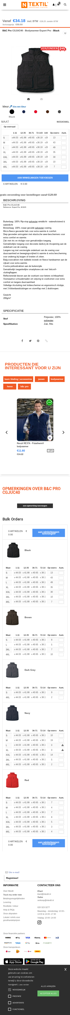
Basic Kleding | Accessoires (18, 379)
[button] (54, 4)
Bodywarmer (57, 379)
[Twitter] (30, 340)
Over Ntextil (8, 891)
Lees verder (24, 984)
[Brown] (47, 111)
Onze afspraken (10, 913)
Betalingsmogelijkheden (14, 898)
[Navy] (23, 111)
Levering (7, 902)
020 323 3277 (43, 907)
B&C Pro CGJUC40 (11, 205)
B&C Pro (7, 30)
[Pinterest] (38, 340)
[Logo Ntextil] (34, 4)
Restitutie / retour (10, 906)
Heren (10, 386)
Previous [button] (6, 72)
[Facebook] (22, 340)
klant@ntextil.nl (44, 894)
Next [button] (65, 72)
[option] (35, 70)
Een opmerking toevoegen (35, 506)
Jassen (41, 379)
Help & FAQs (8, 910)
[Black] (11, 111)
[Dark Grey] (59, 111)
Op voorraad (9, 127)
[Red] (35, 111)
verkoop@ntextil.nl (45, 900)
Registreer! (12, 878)
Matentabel (63, 121)
